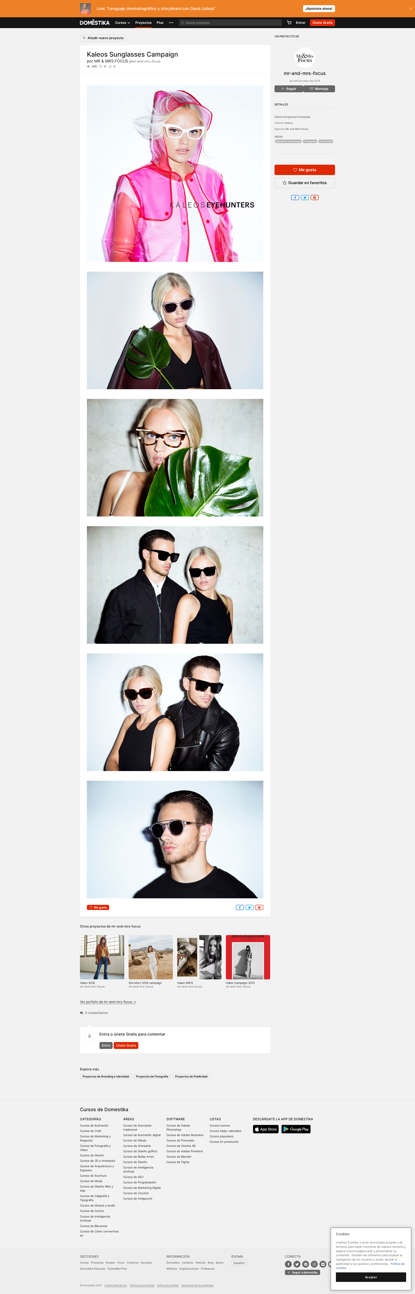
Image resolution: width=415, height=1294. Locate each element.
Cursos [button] (121, 23)
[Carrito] (289, 22)
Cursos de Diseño (92, 1155)
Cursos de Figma (177, 1162)
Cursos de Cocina (92, 1211)
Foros (120, 1262)
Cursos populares (221, 1136)
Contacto (187, 1262)
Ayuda (219, 1262)
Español (239, 1263)
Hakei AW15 (185, 983)
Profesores (207, 1268)
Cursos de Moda (91, 1181)
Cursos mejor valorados (225, 1131)
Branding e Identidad (289, 141)
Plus (160, 23)
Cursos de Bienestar (93, 1226)
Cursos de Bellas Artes (138, 1156)
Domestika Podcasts (92, 1268)
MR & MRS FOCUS (127, 61)
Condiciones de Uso (115, 1285)
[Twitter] (297, 1264)
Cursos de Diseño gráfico (140, 1151)
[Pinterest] (305, 1264)
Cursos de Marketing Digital (142, 1187)
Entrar (301, 23)
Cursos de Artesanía (137, 1145)
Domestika (173, 1262)
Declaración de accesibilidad (197, 1285)
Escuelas (146, 1262)
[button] (171, 22)
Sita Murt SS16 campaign (145, 983)
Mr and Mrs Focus (297, 129)
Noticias (201, 1262)
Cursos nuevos (220, 1125)
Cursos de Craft (90, 1131)
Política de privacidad (142, 1285)
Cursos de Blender (179, 1156)
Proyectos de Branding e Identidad (106, 1076)
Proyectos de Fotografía (152, 1076)
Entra (106, 1045)
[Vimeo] (322, 1264)
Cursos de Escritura (93, 1175)
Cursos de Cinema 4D (181, 1145)
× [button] (410, 8)
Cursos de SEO (133, 1177)
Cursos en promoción (224, 1141)
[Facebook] (288, 1264)
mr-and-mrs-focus (125, 926)
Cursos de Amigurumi (137, 1198)
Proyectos (143, 23)
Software (175, 1119)
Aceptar (371, 1277)
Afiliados (171, 1268)
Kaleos (288, 122)
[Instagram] (314, 1264)
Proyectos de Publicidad (191, 1076)
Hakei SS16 (87, 983)
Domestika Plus (117, 1268)
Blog (210, 1262)
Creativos (133, 1262)
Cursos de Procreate (180, 1140)
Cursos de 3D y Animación (97, 1160)
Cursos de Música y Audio (97, 1205)
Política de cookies (168, 1285)
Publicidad (326, 141)
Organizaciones (189, 1268)
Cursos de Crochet (136, 1193)
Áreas (128, 1119)
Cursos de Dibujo (134, 1140)
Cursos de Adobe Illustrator (185, 1135)
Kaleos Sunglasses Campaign (292, 116)
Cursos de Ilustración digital (142, 1135)
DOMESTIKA (95, 22)
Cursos (84, 1262)
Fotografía (310, 141)
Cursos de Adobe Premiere (184, 1151)
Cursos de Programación (139, 1182)
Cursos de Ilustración (94, 1125)
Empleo (110, 1262)
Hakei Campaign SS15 (240, 983)
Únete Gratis (126, 1045)
